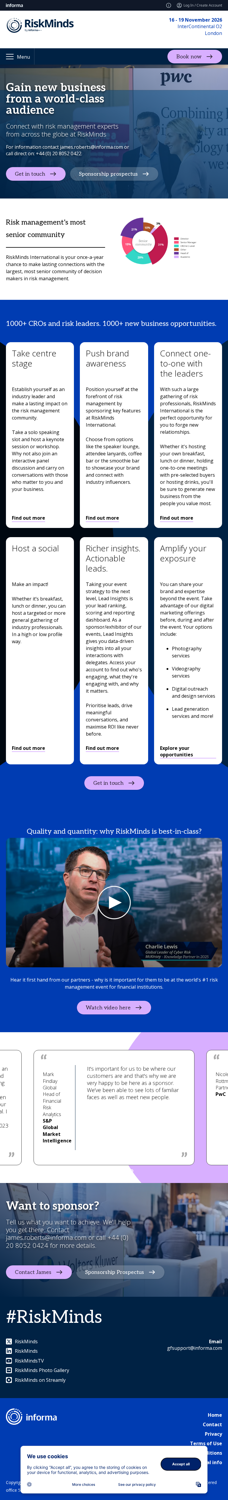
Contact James (33, 1272)
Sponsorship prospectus (108, 174)
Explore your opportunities (176, 751)
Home (215, 1415)
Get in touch (30, 174)
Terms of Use (206, 1443)
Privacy (213, 1434)
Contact (212, 1424)
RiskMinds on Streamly (40, 1380)
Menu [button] (23, 57)
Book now (189, 57)
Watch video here (108, 1008)
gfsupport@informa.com (194, 1348)
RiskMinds (26, 1341)
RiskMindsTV (29, 1360)
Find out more (28, 518)
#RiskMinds (54, 1317)
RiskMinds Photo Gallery (42, 1370)
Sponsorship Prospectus (114, 1272)
